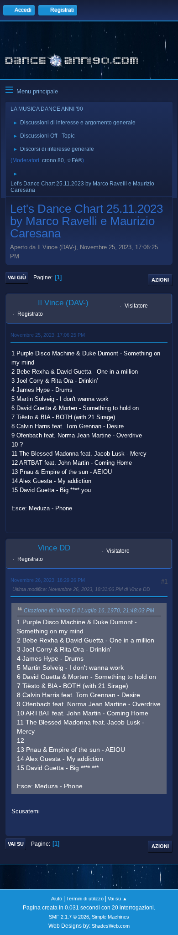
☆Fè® (74, 160)
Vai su (16, 844)
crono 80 (53, 160)
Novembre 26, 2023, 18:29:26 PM (47, 580)
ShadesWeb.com (111, 926)
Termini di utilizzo (85, 898)
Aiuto (56, 898)
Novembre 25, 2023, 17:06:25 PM (47, 335)
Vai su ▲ (117, 898)
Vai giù (17, 277)
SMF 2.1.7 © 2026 (69, 917)
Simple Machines (110, 917)
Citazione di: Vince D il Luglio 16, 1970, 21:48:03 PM (89, 610)
